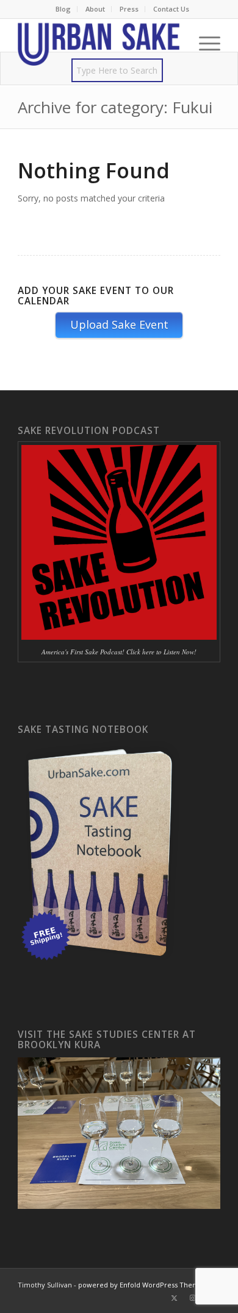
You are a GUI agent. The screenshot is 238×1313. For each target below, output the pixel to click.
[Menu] (203, 43)
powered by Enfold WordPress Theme (140, 1284)
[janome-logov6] (98, 43)
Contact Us (171, 8)
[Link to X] (174, 1298)
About (95, 8)
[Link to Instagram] (193, 1298)
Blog (63, 8)
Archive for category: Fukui (115, 107)
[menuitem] (63, 9)
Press (129, 8)
